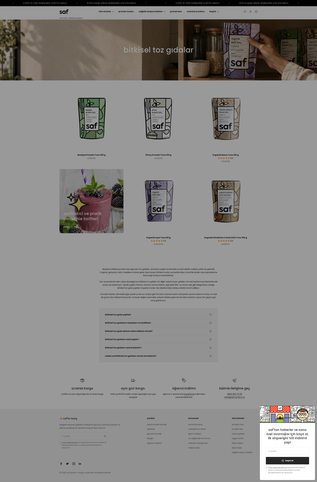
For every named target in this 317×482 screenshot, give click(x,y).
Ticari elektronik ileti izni (277, 467)
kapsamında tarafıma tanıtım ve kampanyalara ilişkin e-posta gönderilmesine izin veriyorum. (286, 470)
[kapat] (310, 411)
